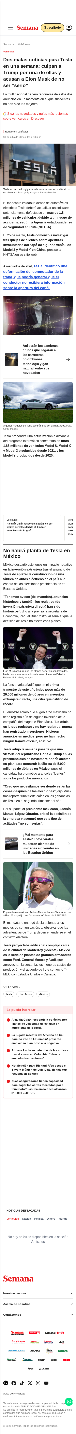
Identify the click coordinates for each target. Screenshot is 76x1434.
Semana (8, 44)
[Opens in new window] (13, 1383)
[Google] (5, 1383)
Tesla (8, 994)
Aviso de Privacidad (18, 1393)
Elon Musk (25, 994)
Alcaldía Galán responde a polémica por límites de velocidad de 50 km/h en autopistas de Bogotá (29, 527)
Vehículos (24, 44)
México (43, 994)
